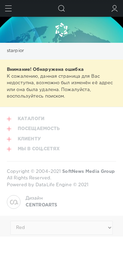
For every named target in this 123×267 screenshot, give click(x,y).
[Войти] (114, 8)
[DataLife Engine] (61, 30)
